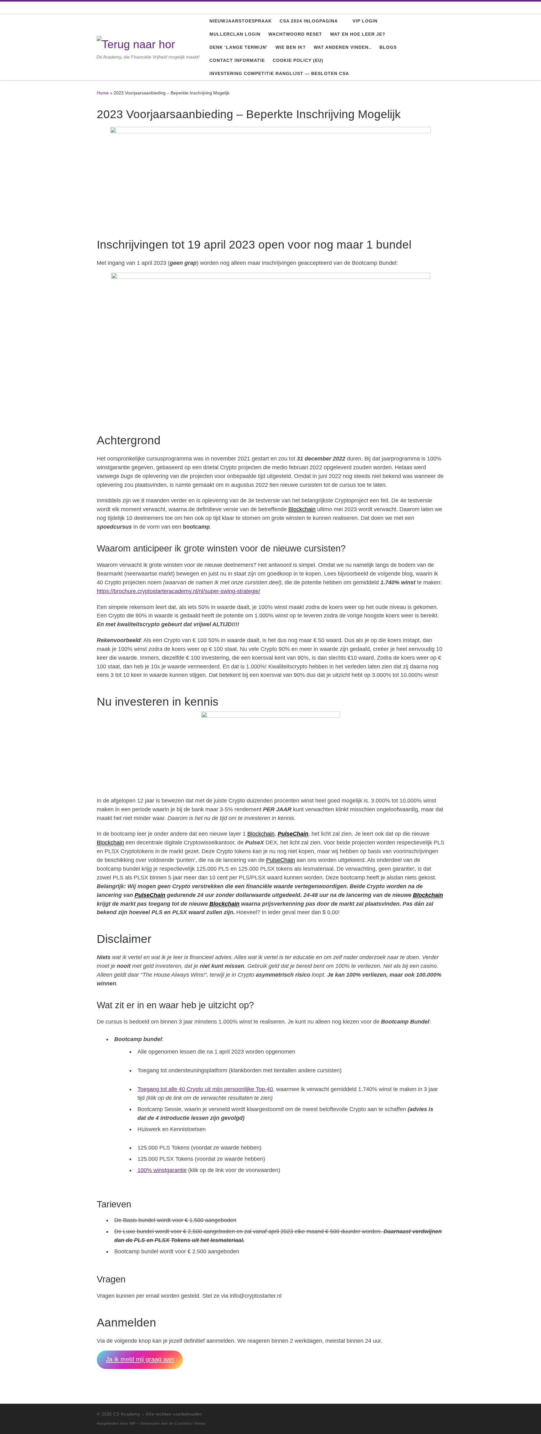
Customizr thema (190, 1423)
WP (133, 1423)
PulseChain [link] (293, 834)
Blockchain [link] (302, 509)
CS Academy (126, 1414)
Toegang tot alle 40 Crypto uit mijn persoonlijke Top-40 (205, 1089)
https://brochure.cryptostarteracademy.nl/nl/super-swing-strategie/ (178, 591)
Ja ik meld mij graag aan (140, 1359)
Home (103, 92)
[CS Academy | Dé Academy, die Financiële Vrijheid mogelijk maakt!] (136, 43)
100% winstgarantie (162, 1170)
